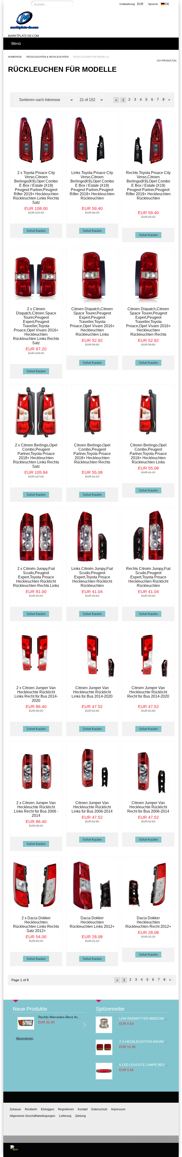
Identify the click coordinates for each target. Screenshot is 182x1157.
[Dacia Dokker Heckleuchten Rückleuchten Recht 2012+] (148, 885)
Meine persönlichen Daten (152, 1150)
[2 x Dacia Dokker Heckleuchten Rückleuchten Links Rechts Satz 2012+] (36, 885)
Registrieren (66, 1109)
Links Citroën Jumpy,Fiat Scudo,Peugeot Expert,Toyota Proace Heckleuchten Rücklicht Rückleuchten (92, 577)
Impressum (118, 1109)
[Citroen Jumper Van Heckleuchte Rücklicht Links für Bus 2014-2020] (92, 655)
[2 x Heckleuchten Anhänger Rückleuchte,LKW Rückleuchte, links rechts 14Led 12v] (104, 1054)
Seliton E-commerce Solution (153, 1138)
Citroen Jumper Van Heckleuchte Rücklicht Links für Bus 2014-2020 (92, 692)
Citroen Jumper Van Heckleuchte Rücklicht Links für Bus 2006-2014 (92, 807)
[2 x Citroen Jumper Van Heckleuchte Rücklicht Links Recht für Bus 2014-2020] (36, 655)
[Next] (83, 1024)
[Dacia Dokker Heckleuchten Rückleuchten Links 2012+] (92, 885)
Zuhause (15, 1109)
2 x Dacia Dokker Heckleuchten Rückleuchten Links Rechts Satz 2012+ (36, 924)
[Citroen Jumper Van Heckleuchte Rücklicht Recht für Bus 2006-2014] (148, 770)
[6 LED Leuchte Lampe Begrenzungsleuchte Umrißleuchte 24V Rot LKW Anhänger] (104, 1078)
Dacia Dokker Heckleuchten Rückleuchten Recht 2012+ (148, 922)
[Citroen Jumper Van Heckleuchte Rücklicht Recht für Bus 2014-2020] (148, 655)
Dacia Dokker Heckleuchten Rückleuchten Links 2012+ (92, 922)
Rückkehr (31, 1109)
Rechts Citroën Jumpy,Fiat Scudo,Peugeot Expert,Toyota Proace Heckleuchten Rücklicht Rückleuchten (148, 577)
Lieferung (65, 1116)
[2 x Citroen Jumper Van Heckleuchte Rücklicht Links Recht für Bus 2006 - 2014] (36, 770)
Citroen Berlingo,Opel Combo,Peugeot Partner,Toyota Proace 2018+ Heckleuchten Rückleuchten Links (148, 453)
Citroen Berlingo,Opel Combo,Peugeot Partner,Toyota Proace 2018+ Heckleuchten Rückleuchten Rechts (92, 453)
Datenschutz (99, 1109)
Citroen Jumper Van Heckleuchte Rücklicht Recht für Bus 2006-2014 (148, 807)
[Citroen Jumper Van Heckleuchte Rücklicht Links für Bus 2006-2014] (92, 770)
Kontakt (82, 1109)
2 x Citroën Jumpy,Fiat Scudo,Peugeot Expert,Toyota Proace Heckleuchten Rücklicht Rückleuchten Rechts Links (36, 577)
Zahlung (80, 1116)
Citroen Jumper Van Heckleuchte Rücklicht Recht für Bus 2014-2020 (148, 692)
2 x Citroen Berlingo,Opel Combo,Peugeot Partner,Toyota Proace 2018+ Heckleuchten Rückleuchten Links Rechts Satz (36, 455)
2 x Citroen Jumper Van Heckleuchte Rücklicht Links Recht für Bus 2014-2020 (36, 694)
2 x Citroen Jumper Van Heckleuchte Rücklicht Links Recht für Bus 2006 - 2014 (36, 809)
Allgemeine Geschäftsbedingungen (32, 1116)
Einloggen (47, 1109)
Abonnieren (24, 1038)
